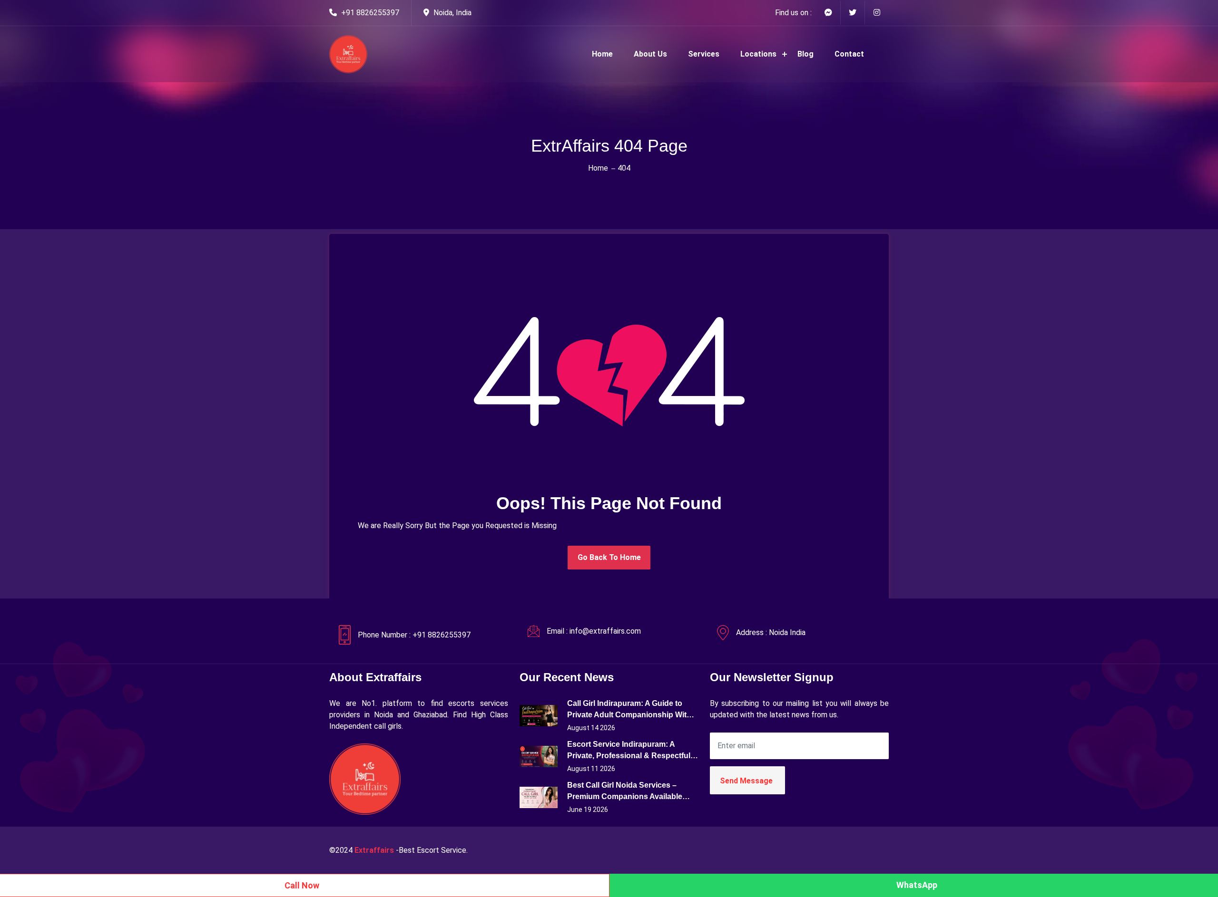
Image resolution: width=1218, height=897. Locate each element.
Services (703, 53)
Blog (805, 53)
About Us (650, 53)
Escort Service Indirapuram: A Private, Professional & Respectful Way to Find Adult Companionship (628, 751)
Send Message (746, 780)
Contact (849, 53)
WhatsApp (916, 885)
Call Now (302, 885)
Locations (758, 53)
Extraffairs (374, 850)
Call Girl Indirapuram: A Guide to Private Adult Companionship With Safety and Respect (629, 710)
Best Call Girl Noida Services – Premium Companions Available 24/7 (624, 791)
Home (602, 53)
